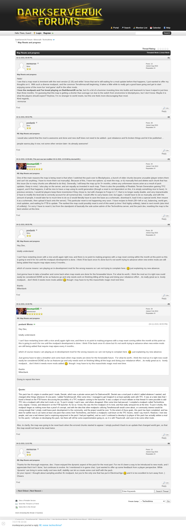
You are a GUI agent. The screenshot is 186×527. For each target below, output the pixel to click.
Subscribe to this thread (27, 507)
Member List (141, 28)
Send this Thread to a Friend (29, 504)
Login (38, 33)
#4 (169, 225)
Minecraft (37, 40)
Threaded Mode (153, 52)
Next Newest (35, 491)
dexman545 (75, 159)
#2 (169, 117)
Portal (116, 28)
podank (30, 123)
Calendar (157, 28)
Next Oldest (23, 491)
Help (168, 28)
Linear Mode (164, 52)
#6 (169, 444)
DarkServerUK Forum (23, 40)
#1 (169, 58)
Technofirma (47, 40)
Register (47, 33)
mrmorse (31, 63)
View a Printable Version (27, 500)
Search (127, 28)
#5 (169, 304)
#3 (169, 159)
